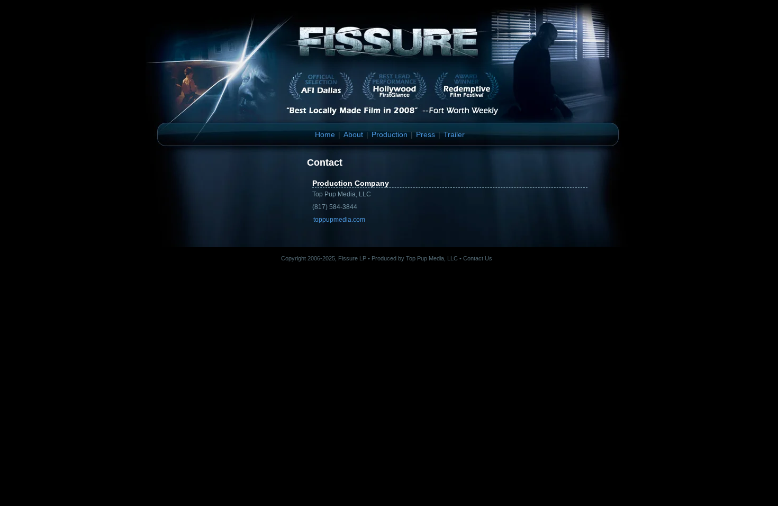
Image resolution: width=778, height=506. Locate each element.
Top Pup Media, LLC (432, 258)
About (353, 134)
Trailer (454, 134)
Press (425, 134)
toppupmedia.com (339, 219)
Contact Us (477, 258)
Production (390, 134)
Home (325, 134)
